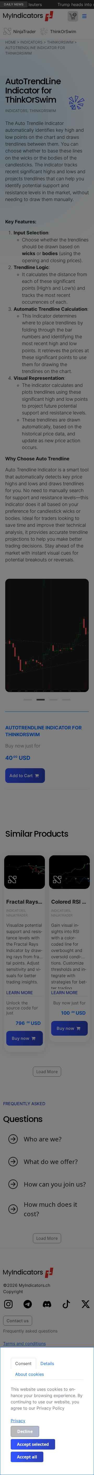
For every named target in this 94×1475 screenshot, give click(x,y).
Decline (25, 1431)
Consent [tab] (23, 1363)
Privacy (18, 1420)
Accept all (27, 1457)
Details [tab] (47, 1363)
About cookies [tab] (29, 1374)
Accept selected (33, 1444)
